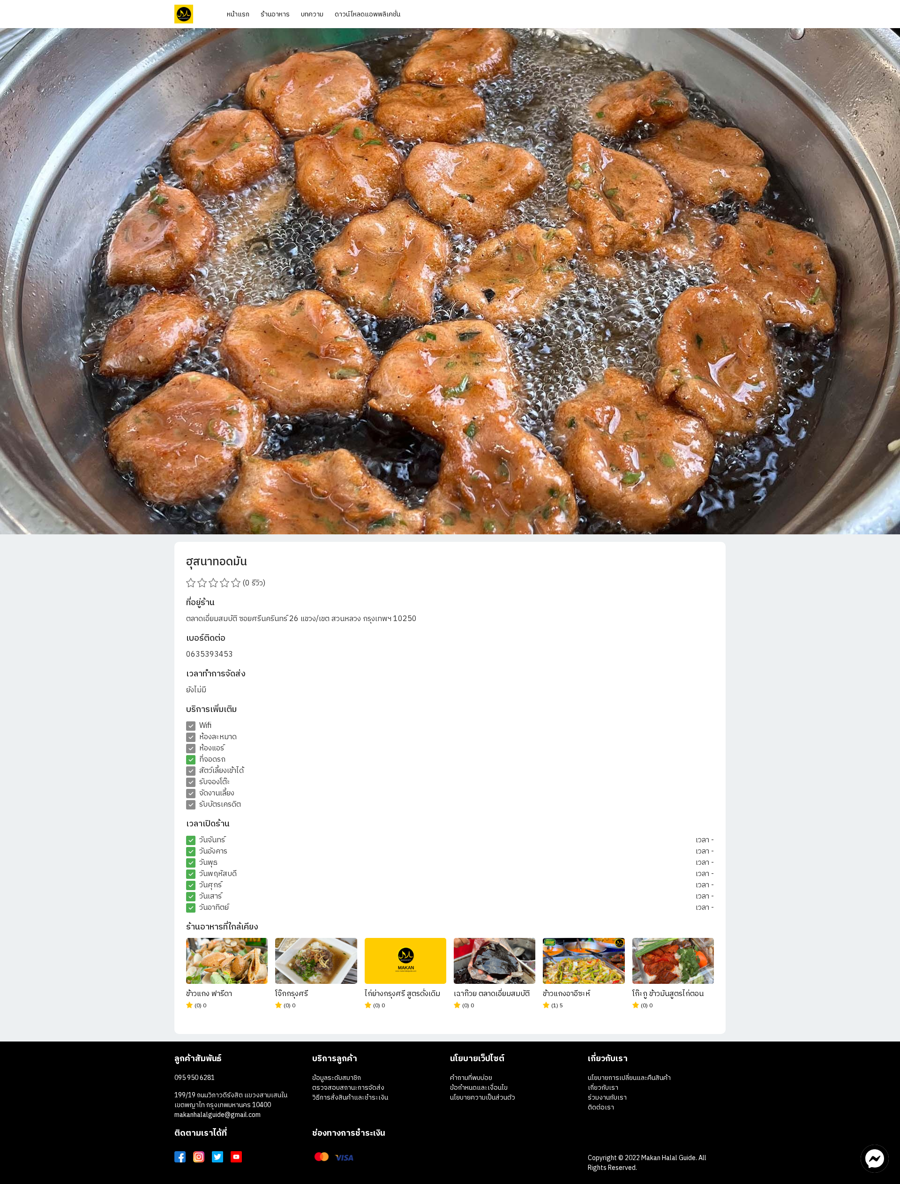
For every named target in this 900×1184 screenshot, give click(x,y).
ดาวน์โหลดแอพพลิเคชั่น (367, 14)
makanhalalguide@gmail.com (217, 1114)
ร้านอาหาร (275, 14)
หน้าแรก (238, 14)
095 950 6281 (194, 1077)
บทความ (312, 14)
